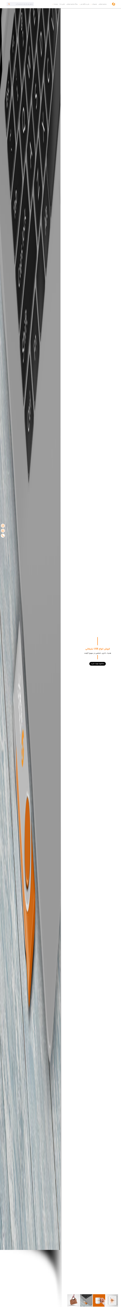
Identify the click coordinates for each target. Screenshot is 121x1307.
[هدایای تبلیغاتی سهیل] (113, 4)
